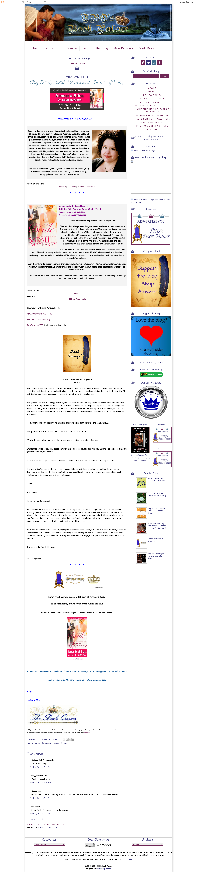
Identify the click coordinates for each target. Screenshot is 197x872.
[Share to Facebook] (72, 739)
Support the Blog (95, 48)
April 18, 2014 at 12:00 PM (40, 782)
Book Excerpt (47, 743)
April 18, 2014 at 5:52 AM (40, 767)
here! (131, 859)
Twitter (80, 186)
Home (35, 48)
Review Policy (152, 95)
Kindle (77, 293)
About (152, 88)
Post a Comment (36, 819)
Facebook (71, 186)
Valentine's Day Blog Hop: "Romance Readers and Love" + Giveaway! (157, 525)
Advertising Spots (152, 102)
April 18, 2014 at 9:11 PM (40, 813)
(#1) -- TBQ (39, 313)
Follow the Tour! (77, 659)
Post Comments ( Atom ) (47, 827)
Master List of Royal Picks (152, 118)
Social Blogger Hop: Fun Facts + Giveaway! (156, 479)
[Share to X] (69, 739)
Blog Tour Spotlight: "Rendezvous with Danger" (156, 555)
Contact (152, 91)
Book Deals (146, 48)
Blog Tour (37, 743)
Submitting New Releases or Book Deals (152, 110)
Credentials (152, 129)
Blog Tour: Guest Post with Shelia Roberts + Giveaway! (156, 510)
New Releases (123, 48)
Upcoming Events (152, 122)
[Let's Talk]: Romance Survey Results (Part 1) (157, 494)
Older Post (49, 824)
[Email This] (64, 739)
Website (62, 186)
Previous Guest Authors (152, 125)
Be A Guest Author (152, 98)
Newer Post (34, 824)
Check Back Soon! (77, 63)
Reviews (72, 48)
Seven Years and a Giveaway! (155, 539)
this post (87, 733)
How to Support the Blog (152, 105)
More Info (52, 48)
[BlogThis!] (67, 739)
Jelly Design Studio (103, 868)
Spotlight (64, 743)
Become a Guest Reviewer (152, 115)
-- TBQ (38, 319)
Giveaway (56, 743)
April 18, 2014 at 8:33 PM (40, 798)
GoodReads (90, 186)
